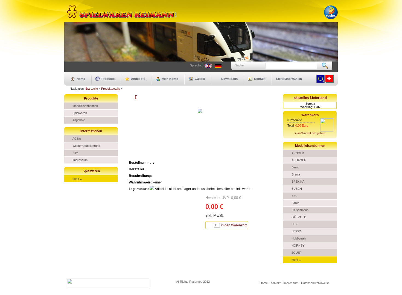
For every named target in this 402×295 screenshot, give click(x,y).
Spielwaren (79, 113)
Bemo (295, 167)
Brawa (296, 174)
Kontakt (260, 78)
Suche (239, 65)
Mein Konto (170, 78)
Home (81, 78)
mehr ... (77, 178)
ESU (295, 195)
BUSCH (297, 188)
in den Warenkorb (234, 225)
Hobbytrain (299, 238)
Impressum (80, 160)
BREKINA (298, 181)
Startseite (91, 88)
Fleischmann (300, 210)
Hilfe (75, 152)
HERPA (296, 231)
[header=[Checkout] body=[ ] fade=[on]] (326, 130)
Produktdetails (110, 88)
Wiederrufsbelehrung (86, 145)
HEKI (295, 224)
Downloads (229, 78)
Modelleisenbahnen (85, 105)
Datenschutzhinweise (315, 283)
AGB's (76, 138)
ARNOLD (298, 153)
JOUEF (297, 252)
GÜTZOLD (299, 217)
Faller (295, 203)
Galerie (200, 78)
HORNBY (298, 245)
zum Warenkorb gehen (310, 133)
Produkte (108, 78)
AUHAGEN (299, 160)
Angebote (138, 78)
